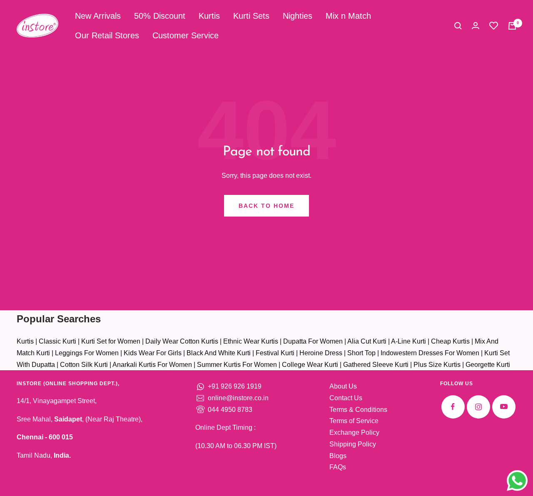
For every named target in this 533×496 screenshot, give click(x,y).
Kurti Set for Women (110, 341)
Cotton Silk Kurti (84, 364)
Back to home (266, 205)
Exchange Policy (354, 432)
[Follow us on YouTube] (503, 406)
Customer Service (185, 35)
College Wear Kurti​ (310, 364)
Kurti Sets (251, 15)
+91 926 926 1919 (235, 386)
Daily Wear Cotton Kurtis (181, 341)
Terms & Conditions (358, 409)
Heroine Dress (320, 352)
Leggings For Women (87, 352)
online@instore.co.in (238, 397)
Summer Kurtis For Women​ (237, 364)
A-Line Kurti (408, 341)
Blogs (337, 455)
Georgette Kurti (488, 364)
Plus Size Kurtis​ (437, 364)
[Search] (458, 26)
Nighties (297, 15)
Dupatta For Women (313, 341)
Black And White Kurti (219, 352)
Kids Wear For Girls (153, 352)
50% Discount (159, 15)
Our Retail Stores (107, 35)
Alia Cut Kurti (366, 341)
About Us (343, 386)
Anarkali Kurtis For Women (152, 364)
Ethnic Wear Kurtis (250, 341)
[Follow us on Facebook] (452, 406)
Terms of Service (354, 420)
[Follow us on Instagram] (478, 406)
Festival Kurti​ (275, 352)
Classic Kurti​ (57, 341)
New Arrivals (98, 15)
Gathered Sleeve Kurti (375, 364)
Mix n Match (348, 15)
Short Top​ (361, 352)
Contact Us (345, 397)
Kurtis (209, 15)
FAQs (337, 467)
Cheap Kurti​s (450, 341)
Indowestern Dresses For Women (430, 352)
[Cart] (512, 26)
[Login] (475, 25)
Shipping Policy (352, 444)
